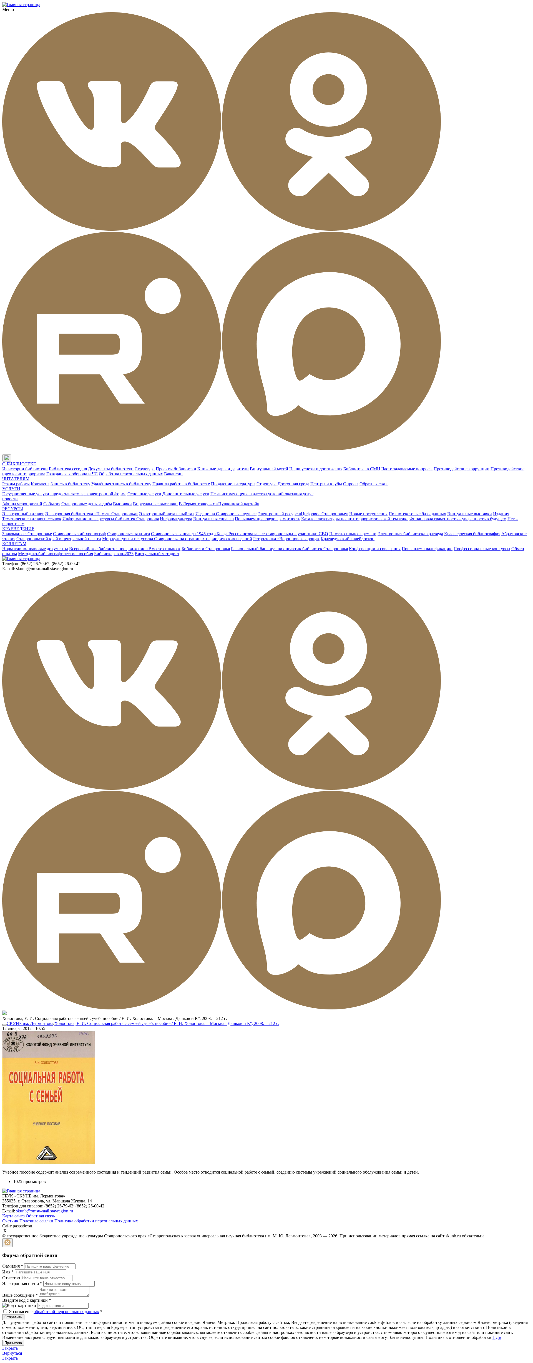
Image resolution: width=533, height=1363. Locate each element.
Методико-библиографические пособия (55, 553)
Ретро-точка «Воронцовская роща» (286, 538)
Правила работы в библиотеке (181, 483)
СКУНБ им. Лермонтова (30, 1023)
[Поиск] (16, 458)
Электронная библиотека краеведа (410, 533)
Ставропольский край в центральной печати (58, 538)
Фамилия (12, 1266)
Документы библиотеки (111, 468)
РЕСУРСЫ (12, 508)
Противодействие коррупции (461, 468)
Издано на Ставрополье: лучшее (226, 513)
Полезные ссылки (36, 1221)
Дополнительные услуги (185, 493)
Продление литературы (233, 483)
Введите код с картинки (26, 1300)
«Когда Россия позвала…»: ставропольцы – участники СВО (271, 533)
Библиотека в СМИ (361, 468)
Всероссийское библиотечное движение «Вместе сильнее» (124, 548)
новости (10, 498)
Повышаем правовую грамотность (267, 518)
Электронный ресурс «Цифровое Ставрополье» (303, 513)
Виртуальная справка (213, 518)
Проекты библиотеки (176, 468)
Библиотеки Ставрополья (206, 548)
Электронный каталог (23, 513)
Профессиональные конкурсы (482, 548)
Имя (8, 1272)
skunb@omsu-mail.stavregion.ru (44, 1211)
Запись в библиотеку (70, 483)
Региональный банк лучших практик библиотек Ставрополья (289, 548)
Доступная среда (293, 483)
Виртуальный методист (157, 553)
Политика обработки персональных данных (96, 1221)
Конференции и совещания (375, 548)
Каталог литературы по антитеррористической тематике (354, 518)
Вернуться (12, 1353)
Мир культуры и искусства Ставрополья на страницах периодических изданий (177, 538)
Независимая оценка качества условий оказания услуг (261, 493)
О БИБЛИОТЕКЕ (19, 463)
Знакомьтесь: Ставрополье (27, 533)
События (51, 503)
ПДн (496, 1337)
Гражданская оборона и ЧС (72, 473)
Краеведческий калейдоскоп (347, 538)
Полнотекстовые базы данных (417, 513)
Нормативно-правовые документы (35, 548)
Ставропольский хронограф (79, 533)
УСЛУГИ (11, 488)
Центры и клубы (326, 483)
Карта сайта (13, 1216)
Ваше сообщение (20, 1295)
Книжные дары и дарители (223, 468)
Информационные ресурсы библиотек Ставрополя (110, 518)
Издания (501, 513)
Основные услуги (144, 493)
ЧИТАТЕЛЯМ (15, 478)
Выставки (122, 503)
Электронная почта (22, 1283)
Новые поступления (368, 513)
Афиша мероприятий (22, 503)
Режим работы (16, 483)
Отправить (13, 1317)
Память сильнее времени (352, 533)
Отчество (11, 1277)
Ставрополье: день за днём (86, 503)
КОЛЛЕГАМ (14, 543)
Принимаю (13, 1343)
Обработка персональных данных (131, 473)
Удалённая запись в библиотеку (121, 483)
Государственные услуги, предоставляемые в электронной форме (64, 493)
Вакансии (173, 473)
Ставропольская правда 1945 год (182, 533)
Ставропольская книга (128, 533)
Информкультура (176, 518)
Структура (145, 468)
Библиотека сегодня (68, 468)
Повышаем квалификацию (427, 548)
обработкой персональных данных (66, 1311)
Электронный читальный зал (166, 513)
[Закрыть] (7, 1242)
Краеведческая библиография (472, 533)
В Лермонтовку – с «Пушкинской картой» (219, 503)
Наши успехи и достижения (315, 468)
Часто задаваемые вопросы (407, 468)
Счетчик (10, 1221)
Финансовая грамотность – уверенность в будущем (457, 518)
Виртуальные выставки (155, 503)
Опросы (350, 483)
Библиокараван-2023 (114, 553)
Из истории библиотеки (25, 468)
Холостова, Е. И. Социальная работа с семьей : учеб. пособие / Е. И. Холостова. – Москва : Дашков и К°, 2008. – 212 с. (166, 1023)
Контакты (40, 483)
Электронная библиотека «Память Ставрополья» (91, 513)
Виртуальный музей (269, 468)
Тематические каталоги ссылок (31, 518)
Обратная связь (373, 483)
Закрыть (10, 1348)
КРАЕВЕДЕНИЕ (18, 528)
